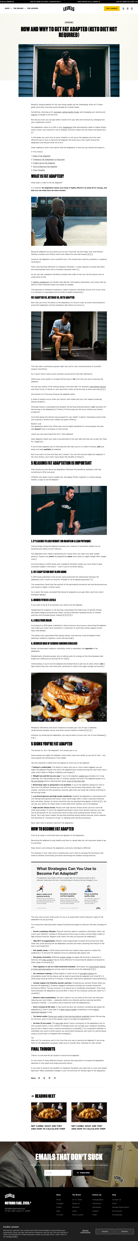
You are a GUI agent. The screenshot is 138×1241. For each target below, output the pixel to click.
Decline (124, 1231)
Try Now (59, 1215)
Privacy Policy (12, 1236)
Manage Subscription (120, 1207)
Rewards (75, 1207)
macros (34, 115)
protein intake (65, 957)
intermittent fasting (98, 387)
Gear (58, 1211)
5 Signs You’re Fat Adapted (44, 163)
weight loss (83, 776)
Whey (58, 1200)
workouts (57, 112)
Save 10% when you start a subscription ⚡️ (19, 1)
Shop (7, 8)
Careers (95, 1211)
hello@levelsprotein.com (15, 1208)
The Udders (32, 8)
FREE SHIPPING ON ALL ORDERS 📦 (62, 1)
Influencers (96, 1203)
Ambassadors (97, 1200)
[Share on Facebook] (39, 1078)
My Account (117, 1211)
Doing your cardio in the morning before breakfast (68, 1016)
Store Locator (78, 1215)
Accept (105, 1231)
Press (94, 1215)
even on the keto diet (76, 781)
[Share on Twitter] (44, 1078)
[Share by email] (55, 1078)
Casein (59, 1207)
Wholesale (96, 1207)
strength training (87, 973)
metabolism (67, 127)
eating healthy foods (70, 112)
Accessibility (117, 1215)
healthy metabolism (41, 282)
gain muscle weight (69, 1009)
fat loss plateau (37, 781)
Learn (74, 1211)
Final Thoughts (39, 170)
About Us (76, 1203)
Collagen (59, 1203)
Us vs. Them (77, 1200)
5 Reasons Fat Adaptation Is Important (49, 159)
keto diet (59, 1023)
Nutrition (69, 22)
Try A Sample (110, 7)
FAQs (114, 1203)
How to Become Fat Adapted (45, 166)
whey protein (47, 960)
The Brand (18, 8)
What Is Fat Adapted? (41, 156)
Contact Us (116, 1200)
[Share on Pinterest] (49, 1078)
